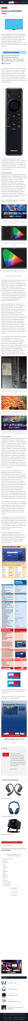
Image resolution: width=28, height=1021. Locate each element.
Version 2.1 (5, 1014)
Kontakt (10, 1019)
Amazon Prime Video (7, 858)
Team (5, 1017)
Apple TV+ (5, 860)
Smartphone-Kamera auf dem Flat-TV (13, 276)
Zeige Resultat (14, 892)
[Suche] (26, 2)
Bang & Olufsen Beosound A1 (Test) (14, 1001)
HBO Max (5, 867)
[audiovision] (14, 2)
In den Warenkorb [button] (14, 735)
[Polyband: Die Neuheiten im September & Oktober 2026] (3, 1007)
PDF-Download (14, 740)
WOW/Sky (5, 880)
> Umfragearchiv (14, 895)
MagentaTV (5, 871)
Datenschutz (15, 1017)
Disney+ (5, 866)
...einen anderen (7, 884)
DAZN (4, 864)
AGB (6, 1019)
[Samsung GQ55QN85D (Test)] (14, 24)
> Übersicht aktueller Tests (7, 845)
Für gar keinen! (6, 885)
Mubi (4, 873)
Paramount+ (6, 876)
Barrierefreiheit (23, 1017)
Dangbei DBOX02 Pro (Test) (8, 834)
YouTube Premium (7, 882)
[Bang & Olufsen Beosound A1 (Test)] (3, 1001)
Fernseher (4, 7)
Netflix (4, 875)
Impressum (9, 1017)
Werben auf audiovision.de (19, 1019)
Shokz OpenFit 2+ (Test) (7, 798)
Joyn (4, 869)
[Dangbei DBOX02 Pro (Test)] (14, 826)
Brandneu (4, 977)
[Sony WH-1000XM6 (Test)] (14, 808)
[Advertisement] (14, 912)
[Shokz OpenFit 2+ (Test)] (14, 790)
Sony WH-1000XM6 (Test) (7, 816)
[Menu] (2, 2)
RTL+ (4, 878)
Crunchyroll (5, 862)
